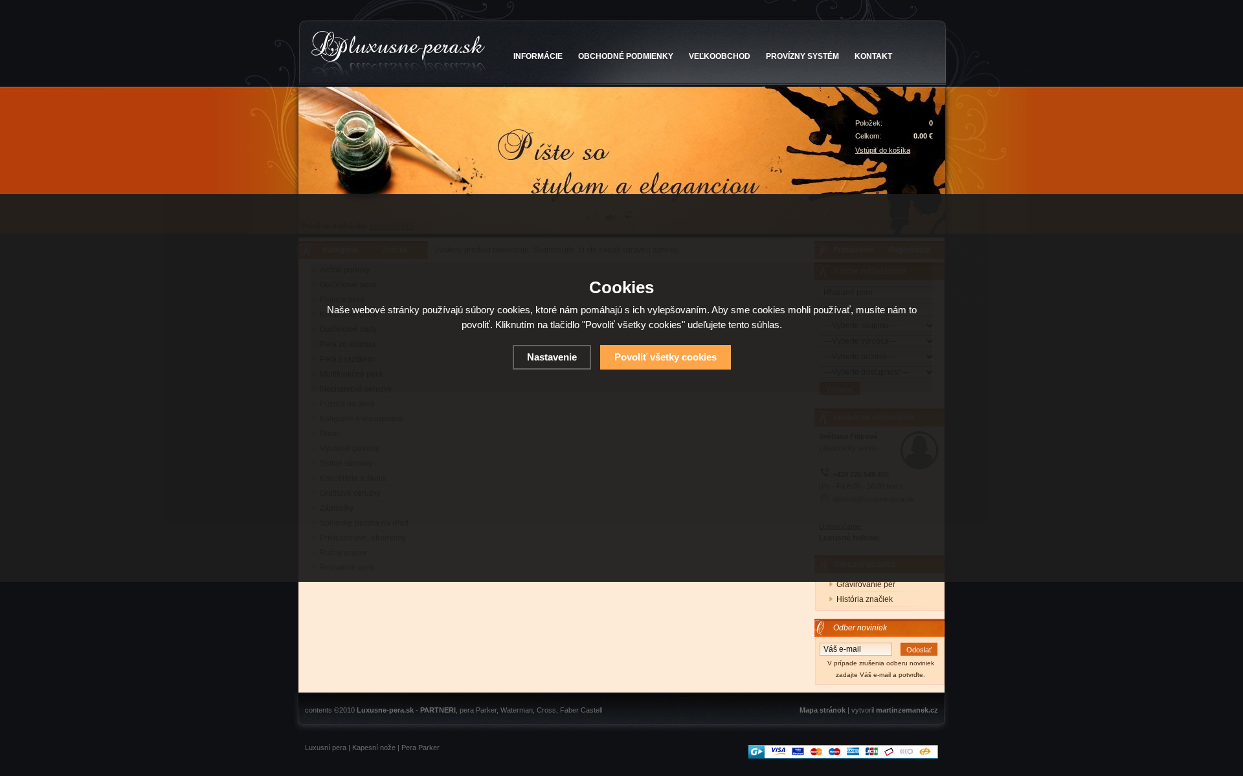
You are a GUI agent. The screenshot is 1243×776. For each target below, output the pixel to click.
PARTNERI (438, 710)
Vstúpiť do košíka (882, 150)
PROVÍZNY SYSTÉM (802, 56)
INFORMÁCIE (538, 56)
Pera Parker (420, 747)
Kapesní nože (374, 747)
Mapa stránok (822, 710)
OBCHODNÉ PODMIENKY (625, 56)
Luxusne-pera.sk (385, 710)
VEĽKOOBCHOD (719, 56)
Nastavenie (552, 356)
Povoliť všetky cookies (665, 356)
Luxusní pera (325, 747)
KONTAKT (873, 56)
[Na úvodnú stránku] (398, 54)
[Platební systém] (843, 755)
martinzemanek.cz (907, 710)
